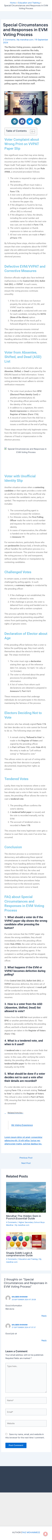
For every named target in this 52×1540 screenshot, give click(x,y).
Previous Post (26, 1158)
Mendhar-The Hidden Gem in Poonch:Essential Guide (23, 1217)
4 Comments (11, 1222)
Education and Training (28, 1259)
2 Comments (9, 39)
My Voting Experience (22, 1125)
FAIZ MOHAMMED (30, 1532)
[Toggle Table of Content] (31, 131)
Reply (44, 1316)
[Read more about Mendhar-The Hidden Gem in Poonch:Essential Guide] (26, 1197)
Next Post (26, 1163)
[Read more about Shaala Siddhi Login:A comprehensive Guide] (26, 1240)
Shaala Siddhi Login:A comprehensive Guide (19, 1254)
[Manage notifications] (45, 1534)
